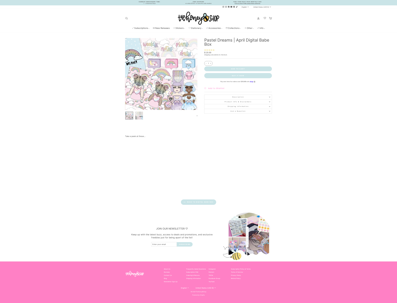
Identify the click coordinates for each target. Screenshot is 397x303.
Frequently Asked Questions (196, 269)
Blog (165, 278)
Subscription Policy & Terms (241, 269)
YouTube (212, 281)
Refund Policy (236, 278)
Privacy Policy (236, 275)
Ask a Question (238, 111)
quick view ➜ (142, 175)
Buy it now (238, 75)
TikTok (211, 275)
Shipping (207, 55)
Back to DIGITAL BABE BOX (200, 202)
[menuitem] (140, 28)
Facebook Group (214, 278)
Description (238, 97)
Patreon (211, 272)
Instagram (212, 269)
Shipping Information (193, 278)
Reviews (167, 272)
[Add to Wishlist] (157, 145)
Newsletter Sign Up (170, 281)
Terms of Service (237, 272)
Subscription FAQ (192, 272)
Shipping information (238, 106)
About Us (167, 269)
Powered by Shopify (198, 295)
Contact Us (168, 275)
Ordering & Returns (193, 275)
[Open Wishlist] (264, 18)
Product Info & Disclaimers (238, 102)
